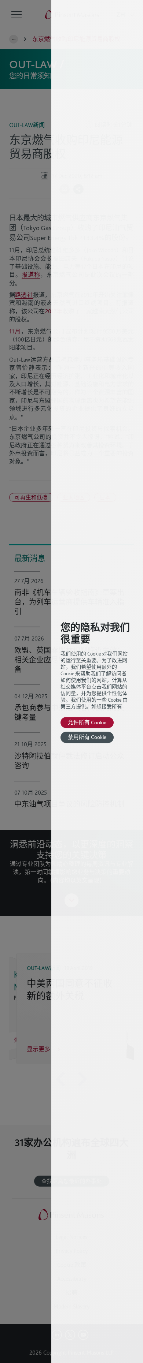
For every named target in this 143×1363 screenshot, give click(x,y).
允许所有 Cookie (87, 722)
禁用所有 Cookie (87, 737)
